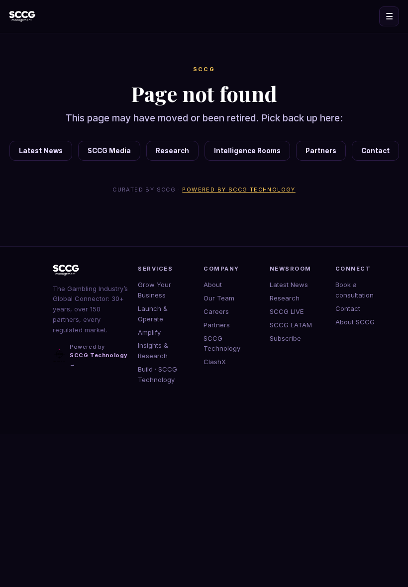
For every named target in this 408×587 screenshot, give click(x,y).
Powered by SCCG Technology (238, 189)
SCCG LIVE (287, 311)
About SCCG (355, 322)
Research (172, 151)
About (213, 285)
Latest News (41, 151)
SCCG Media (109, 151)
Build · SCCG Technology (157, 374)
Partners (321, 151)
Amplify (149, 332)
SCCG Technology (222, 343)
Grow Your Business (154, 290)
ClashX (215, 362)
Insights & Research (153, 350)
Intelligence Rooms (247, 151)
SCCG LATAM (291, 325)
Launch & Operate (153, 313)
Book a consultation (354, 290)
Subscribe (285, 338)
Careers (216, 311)
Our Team (219, 298)
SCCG (204, 69)
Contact (375, 151)
